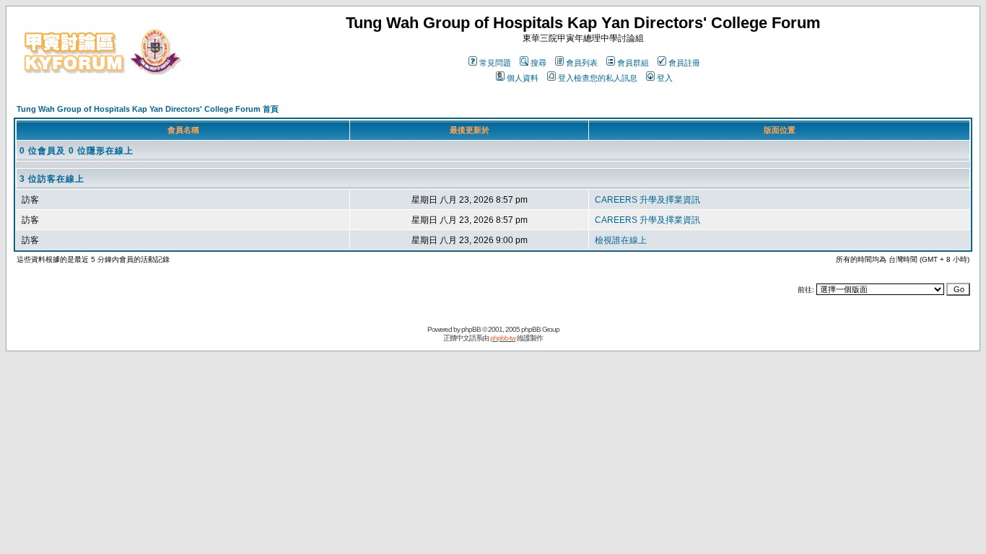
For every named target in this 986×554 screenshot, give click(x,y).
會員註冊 (684, 62)
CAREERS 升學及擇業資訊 (647, 200)
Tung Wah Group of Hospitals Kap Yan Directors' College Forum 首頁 (148, 109)
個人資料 (522, 78)
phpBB (471, 329)
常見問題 (495, 62)
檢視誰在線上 (621, 240)
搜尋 (538, 62)
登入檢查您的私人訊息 (597, 78)
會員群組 (633, 62)
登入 (665, 78)
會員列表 (582, 62)
